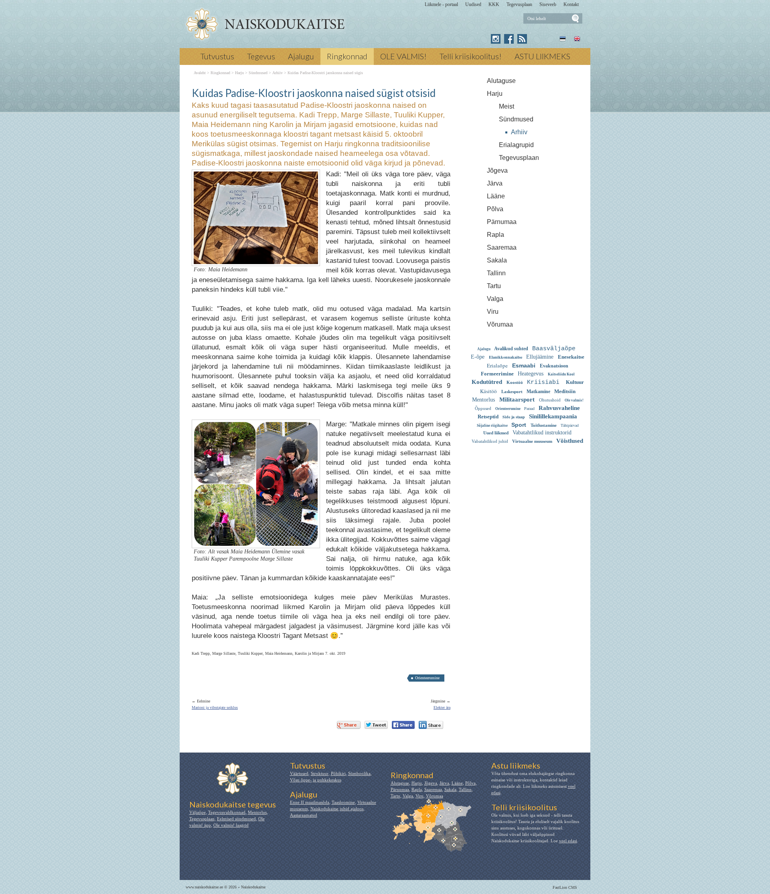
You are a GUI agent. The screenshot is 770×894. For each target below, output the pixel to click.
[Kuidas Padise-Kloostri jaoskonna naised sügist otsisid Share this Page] (431, 725)
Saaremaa (502, 247)
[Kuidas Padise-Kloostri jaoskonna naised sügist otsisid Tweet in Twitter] (376, 725)
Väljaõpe (197, 812)
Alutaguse (501, 80)
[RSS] (522, 39)
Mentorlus (257, 812)
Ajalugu (301, 56)
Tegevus (261, 56)
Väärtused (299, 773)
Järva (495, 183)
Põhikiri (338, 773)
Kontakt (571, 4)
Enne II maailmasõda (309, 802)
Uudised (473, 4)
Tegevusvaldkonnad (226, 812)
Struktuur (319, 773)
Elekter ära (442, 707)
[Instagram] (495, 39)
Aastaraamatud (303, 815)
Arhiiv (519, 132)
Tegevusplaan (519, 4)
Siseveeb (547, 4)
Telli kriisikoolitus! (471, 56)
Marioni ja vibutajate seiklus (215, 707)
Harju (495, 93)
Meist (506, 106)
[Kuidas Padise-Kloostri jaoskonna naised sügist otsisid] (265, 24)
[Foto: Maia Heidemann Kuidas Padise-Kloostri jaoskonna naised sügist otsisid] (256, 259)
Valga (495, 298)
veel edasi (568, 840)
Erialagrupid (516, 144)
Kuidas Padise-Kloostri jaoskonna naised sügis (325, 73)
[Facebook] (509, 39)
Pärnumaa (502, 221)
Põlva (495, 209)
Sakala (497, 260)
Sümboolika (359, 773)
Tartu (494, 286)
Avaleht (200, 73)
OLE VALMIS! (403, 56)
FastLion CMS (565, 887)
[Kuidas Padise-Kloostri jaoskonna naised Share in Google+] (349, 725)
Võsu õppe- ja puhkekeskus (315, 779)
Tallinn (496, 273)
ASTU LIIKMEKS (542, 56)
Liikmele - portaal (441, 4)
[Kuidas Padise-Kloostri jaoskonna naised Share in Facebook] (403, 725)
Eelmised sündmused (236, 818)
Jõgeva (497, 170)
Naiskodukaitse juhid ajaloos (336, 808)
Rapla (495, 234)
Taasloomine (343, 802)
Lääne (496, 196)
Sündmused (516, 119)
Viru (492, 311)
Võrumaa (500, 324)
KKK (493, 4)
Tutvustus (217, 56)
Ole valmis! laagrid (231, 825)
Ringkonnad (347, 56)
